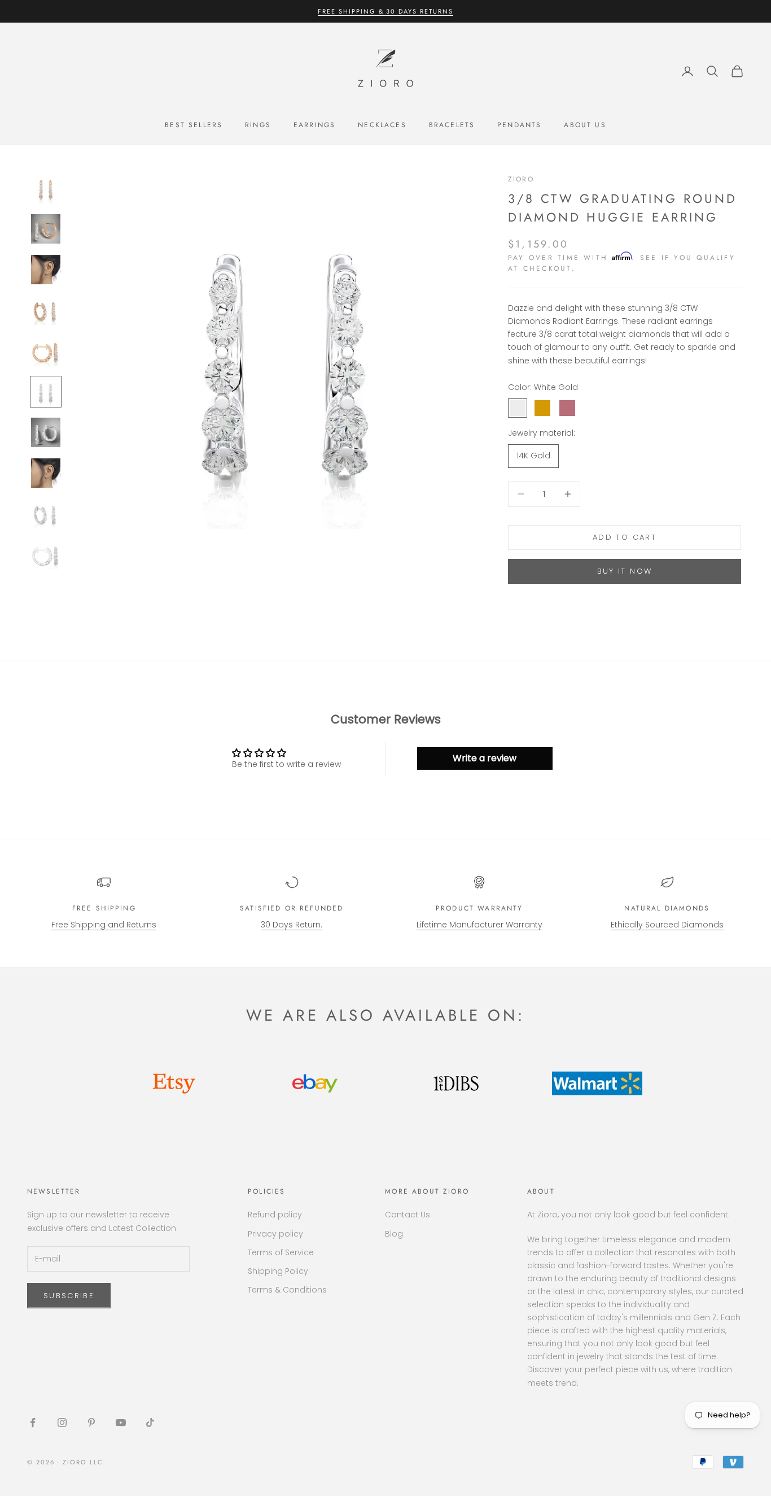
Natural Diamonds (666, 908)
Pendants (519, 125)
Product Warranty (479, 908)
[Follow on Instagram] (62, 1422)
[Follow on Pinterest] (91, 1422)
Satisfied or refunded (291, 908)
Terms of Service (281, 1252)
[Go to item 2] (46, 229)
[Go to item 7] (46, 432)
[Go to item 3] (46, 269)
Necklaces (382, 125)
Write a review (484, 758)
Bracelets (452, 125)
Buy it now (624, 571)
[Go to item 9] (46, 514)
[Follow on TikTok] (150, 1422)
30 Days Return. (291, 924)
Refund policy (275, 1214)
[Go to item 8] (46, 473)
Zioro (521, 179)
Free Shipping (104, 908)
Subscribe (68, 1295)
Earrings (314, 125)
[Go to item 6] (46, 391)
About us (585, 125)
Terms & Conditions (287, 1289)
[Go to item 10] (46, 554)
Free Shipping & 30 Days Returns (385, 11)
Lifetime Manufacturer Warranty (479, 924)
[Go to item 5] (46, 351)
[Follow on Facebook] (32, 1422)
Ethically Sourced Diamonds (667, 924)
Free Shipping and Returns (103, 924)
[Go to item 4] (46, 310)
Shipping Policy (278, 1271)
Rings (258, 125)
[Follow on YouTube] (120, 1422)
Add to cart (624, 537)
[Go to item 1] (46, 188)
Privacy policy (275, 1233)
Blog (394, 1233)
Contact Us (407, 1214)
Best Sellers (193, 125)
